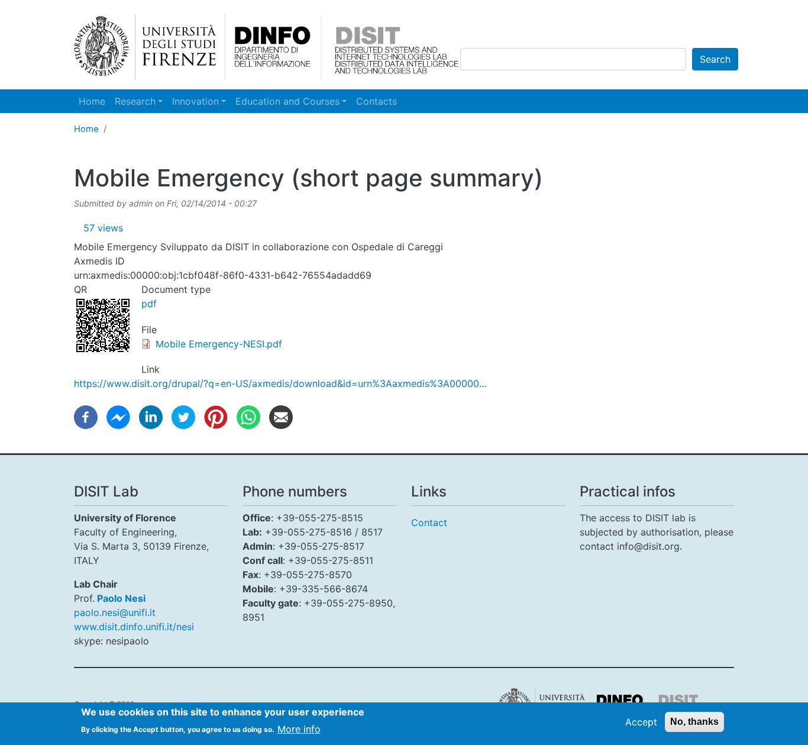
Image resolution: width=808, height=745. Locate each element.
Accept (641, 722)
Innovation (195, 101)
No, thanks (694, 722)
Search (715, 59)
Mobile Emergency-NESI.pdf (219, 344)
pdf (149, 303)
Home (92, 101)
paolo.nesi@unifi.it (115, 612)
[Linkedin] (151, 416)
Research (135, 101)
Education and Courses (287, 101)
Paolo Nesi (121, 598)
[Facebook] (86, 416)
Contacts (376, 101)
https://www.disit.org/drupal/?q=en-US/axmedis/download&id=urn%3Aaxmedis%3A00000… (280, 383)
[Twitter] (183, 416)
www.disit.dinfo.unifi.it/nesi (134, 627)
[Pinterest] (216, 416)
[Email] (281, 416)
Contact (429, 522)
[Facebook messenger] (118, 416)
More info (299, 728)
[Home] (266, 47)
